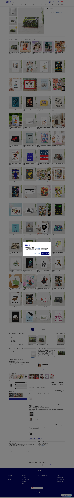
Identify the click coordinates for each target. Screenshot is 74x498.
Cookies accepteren (45, 253)
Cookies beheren (37, 253)
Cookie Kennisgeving (38, 248)
